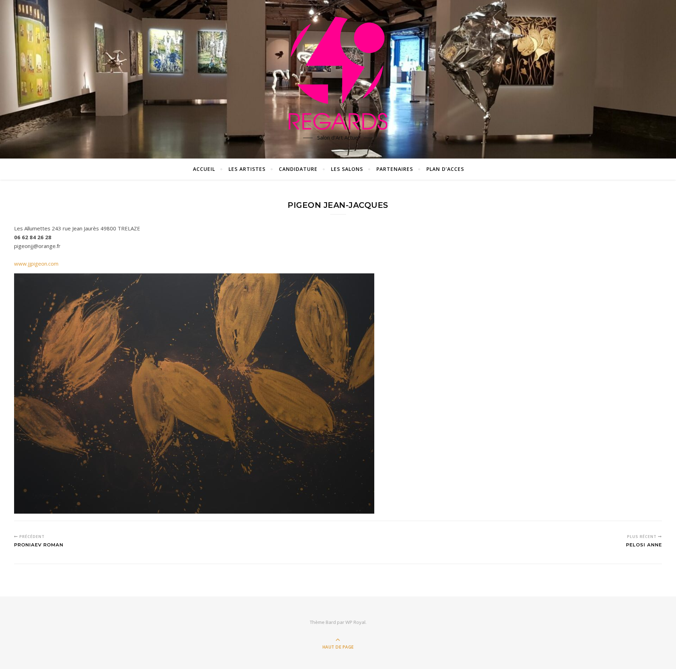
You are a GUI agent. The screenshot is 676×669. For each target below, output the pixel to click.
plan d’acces (445, 169)
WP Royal (355, 622)
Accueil (204, 169)
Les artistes (247, 169)
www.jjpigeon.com (36, 263)
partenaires (394, 169)
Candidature (298, 169)
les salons (347, 169)
